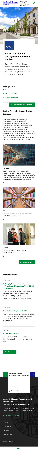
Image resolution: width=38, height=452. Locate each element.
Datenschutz (7, 426)
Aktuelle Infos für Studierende (22, 104)
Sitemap (5, 422)
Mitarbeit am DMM (11, 94)
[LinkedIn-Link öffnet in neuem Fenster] (32, 374)
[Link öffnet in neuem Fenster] (19, 382)
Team (7, 90)
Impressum (6, 430)
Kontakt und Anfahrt (11, 98)
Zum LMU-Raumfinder (12, 415)
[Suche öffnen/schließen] (34, 3)
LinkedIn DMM (27, 262)
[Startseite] (5, 374)
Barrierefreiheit (7, 434)
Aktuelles (10, 352)
